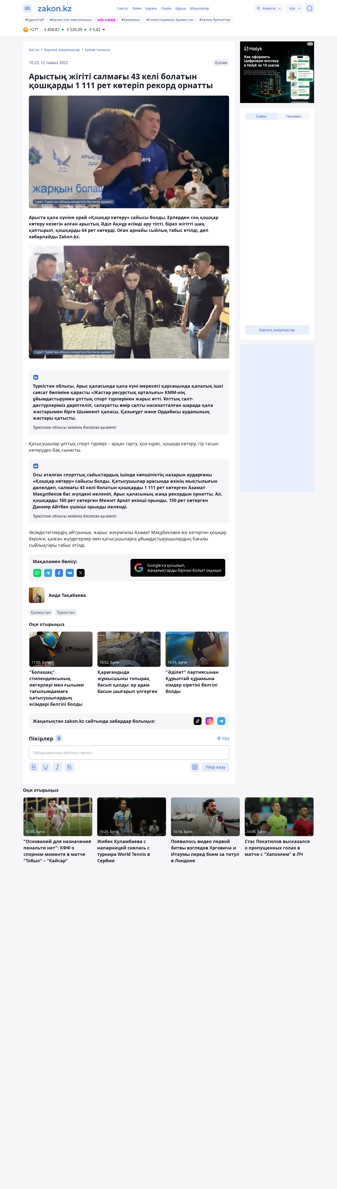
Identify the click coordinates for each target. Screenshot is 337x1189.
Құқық (180, 8)
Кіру (225, 738)
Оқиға (166, 8)
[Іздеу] (309, 8)
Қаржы (151, 8)
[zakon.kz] (55, 8)
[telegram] (48, 573)
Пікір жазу (215, 767)
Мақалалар (199, 8)
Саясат (123, 8)
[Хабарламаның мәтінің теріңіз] (129, 752)
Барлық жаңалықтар (62, 49)
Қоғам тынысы (97, 49)
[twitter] (80, 573)
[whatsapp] (37, 573)
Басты (34, 49)
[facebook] (59, 573)
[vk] (69, 573)
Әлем (136, 8)
